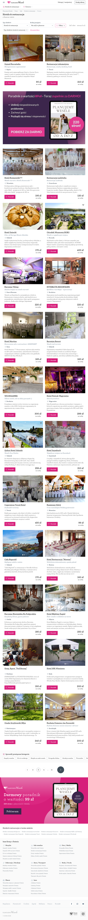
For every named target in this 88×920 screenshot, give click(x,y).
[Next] (60, 769)
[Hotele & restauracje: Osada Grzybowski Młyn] (23, 707)
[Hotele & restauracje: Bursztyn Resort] (65, 325)
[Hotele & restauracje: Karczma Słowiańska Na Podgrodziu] (23, 598)
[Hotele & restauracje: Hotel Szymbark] (65, 434)
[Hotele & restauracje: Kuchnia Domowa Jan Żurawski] (65, 707)
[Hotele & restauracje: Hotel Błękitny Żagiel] (65, 598)
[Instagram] (77, 904)
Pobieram (13, 811)
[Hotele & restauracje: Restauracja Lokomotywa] (65, 48)
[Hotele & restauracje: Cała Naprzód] (23, 543)
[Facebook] (71, 904)
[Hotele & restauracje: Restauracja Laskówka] (65, 161)
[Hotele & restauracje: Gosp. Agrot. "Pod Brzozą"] (23, 652)
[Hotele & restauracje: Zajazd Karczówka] (23, 48)
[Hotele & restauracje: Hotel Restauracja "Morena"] (65, 543)
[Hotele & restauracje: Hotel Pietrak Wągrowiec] (65, 379)
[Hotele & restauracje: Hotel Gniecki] (23, 216)
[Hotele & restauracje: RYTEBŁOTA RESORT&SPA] (65, 270)
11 (52, 770)
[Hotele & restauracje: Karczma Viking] (23, 270)
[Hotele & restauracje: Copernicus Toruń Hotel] (23, 488)
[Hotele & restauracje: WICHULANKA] (23, 379)
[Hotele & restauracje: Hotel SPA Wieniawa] (65, 652)
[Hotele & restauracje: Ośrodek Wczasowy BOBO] (65, 216)
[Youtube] (83, 904)
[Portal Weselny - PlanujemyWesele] (16, 2)
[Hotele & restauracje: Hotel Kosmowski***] (23, 161)
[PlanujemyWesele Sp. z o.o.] (10, 912)
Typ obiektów (7, 22)
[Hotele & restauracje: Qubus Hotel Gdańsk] (23, 434)
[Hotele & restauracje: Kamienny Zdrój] (65, 488)
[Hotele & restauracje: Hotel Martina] (23, 325)
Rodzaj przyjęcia (35, 22)
